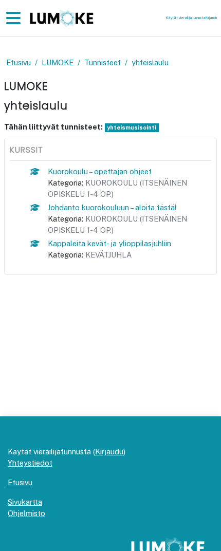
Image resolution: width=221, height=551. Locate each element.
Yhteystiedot (30, 462)
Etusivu (18, 62)
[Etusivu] (60, 18)
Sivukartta (25, 502)
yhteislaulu (150, 62)
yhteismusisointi (131, 127)
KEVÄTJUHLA (108, 254)
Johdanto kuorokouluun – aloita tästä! (112, 207)
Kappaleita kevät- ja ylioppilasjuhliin (109, 243)
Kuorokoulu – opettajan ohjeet (100, 171)
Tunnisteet (102, 62)
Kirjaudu (211, 18)
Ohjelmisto (26, 513)
